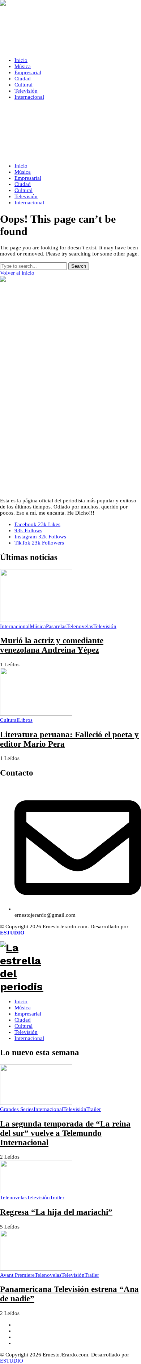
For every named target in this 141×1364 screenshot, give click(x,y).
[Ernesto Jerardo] (70, 26)
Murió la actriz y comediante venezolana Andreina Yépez (51, 645)
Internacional (29, 1038)
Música (22, 1007)
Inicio (20, 1001)
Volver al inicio (17, 273)
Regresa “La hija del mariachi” (56, 1212)
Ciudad (22, 1020)
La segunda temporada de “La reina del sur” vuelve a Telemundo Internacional (65, 1133)
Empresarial (27, 1014)
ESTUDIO (11, 1361)
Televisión (26, 1032)
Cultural (23, 1026)
